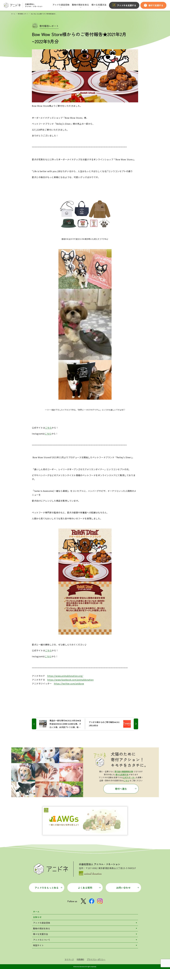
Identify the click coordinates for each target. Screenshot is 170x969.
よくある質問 (85, 887)
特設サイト (38, 945)
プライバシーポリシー (96, 959)
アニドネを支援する (126, 5)
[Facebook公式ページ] (91, 901)
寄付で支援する (155, 5)
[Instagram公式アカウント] (100, 901)
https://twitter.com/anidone (69, 683)
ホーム (13, 14)
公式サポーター (129, 777)
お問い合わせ (123, 887)
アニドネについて (41, 939)
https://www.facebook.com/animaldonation (70, 679)
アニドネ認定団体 (41, 922)
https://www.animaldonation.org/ (65, 675)
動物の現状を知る (41, 928)
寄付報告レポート (23, 14)
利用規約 (80, 959)
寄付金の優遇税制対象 (123, 771)
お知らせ (37, 917)
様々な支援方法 (121, 774)
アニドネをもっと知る (47, 887)
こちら (48, 427)
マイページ (69, 959)
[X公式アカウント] (83, 901)
